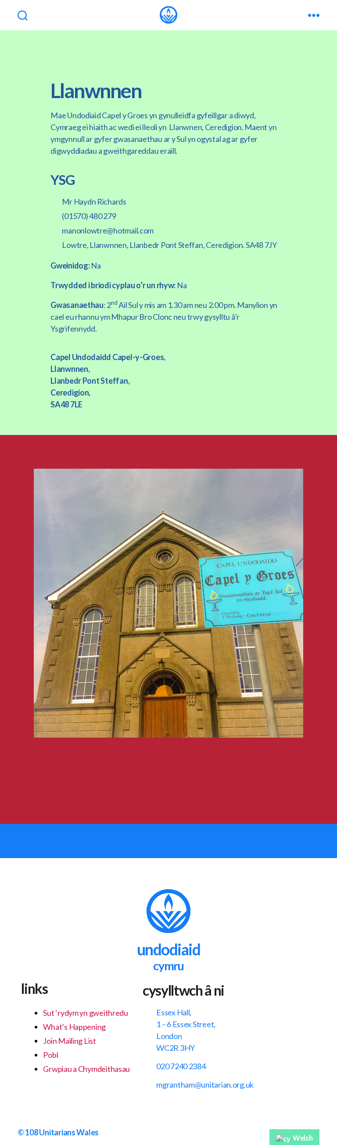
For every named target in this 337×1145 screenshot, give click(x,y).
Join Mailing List (69, 1041)
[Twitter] (192, 768)
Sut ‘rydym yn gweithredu (85, 1013)
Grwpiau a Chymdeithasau (86, 1069)
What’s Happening (74, 1027)
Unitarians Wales (69, 1132)
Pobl (50, 1055)
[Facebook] (146, 768)
